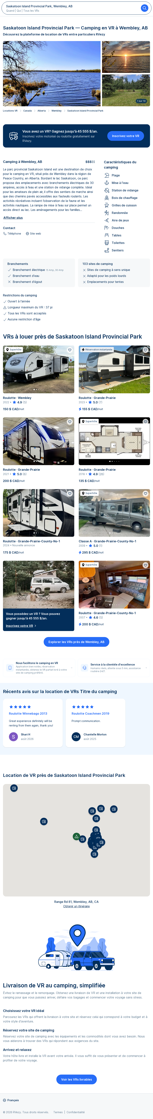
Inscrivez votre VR (125, 136)
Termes (58, 1112)
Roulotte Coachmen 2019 (90, 713)
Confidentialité (76, 1112)
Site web (35, 233)
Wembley (56, 110)
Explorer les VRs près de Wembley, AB (76, 642)
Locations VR (10, 110)
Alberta (42, 110)
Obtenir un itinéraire (76, 906)
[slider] (17, 402)
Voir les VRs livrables (76, 1079)
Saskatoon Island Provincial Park (85, 110)
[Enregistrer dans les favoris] (70, 350)
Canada (27, 110)
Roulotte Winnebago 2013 (28, 713)
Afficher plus (13, 218)
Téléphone (14, 233)
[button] (82, 839)
